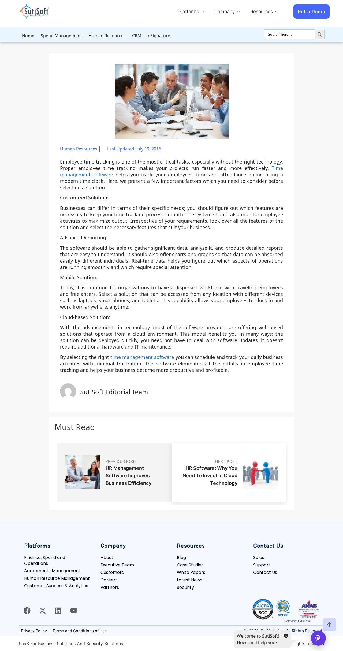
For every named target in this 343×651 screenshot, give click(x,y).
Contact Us (265, 572)
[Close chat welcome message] (285, 635)
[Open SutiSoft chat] (318, 638)
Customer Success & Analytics (56, 586)
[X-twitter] (42, 610)
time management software (142, 357)
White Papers (191, 572)
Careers (109, 580)
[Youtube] (73, 610)
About (106, 557)
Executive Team (117, 565)
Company (225, 11)
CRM (136, 36)
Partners (109, 587)
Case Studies (190, 565)
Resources (262, 11)
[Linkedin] (58, 610)
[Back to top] (329, 624)
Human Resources (107, 36)
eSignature (159, 36)
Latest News (189, 580)
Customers (112, 572)
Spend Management (61, 36)
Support (261, 565)
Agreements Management (52, 571)
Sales (258, 557)
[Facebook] (27, 610)
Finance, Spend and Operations (44, 560)
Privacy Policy (34, 630)
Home (28, 36)
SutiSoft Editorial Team (114, 391)
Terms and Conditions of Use (80, 630)
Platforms (189, 11)
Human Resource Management (57, 578)
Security (185, 587)
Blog (181, 557)
